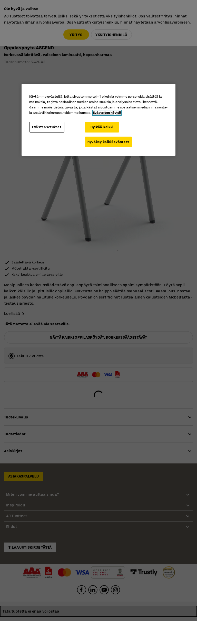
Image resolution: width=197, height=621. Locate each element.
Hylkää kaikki (102, 127)
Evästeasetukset (47, 127)
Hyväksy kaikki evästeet (108, 142)
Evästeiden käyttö (107, 112)
